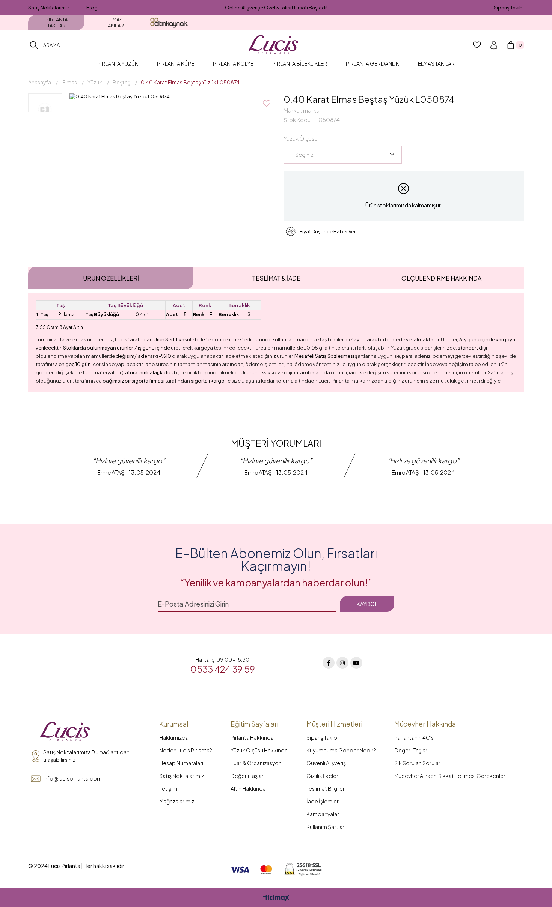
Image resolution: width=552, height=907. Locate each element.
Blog (92, 8)
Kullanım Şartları (325, 826)
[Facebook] (329, 663)
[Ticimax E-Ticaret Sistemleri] (276, 898)
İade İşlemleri (323, 801)
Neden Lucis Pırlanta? (185, 750)
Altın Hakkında (248, 788)
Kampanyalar (322, 814)
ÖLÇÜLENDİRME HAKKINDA (441, 278)
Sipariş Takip (321, 737)
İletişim (168, 788)
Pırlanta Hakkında (252, 737)
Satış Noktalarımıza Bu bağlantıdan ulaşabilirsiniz (86, 756)
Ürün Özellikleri (111, 278)
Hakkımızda (174, 737)
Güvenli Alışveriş (326, 763)
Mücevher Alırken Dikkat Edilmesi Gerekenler (449, 775)
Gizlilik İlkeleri (322, 775)
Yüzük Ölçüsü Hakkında (259, 750)
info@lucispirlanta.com (72, 778)
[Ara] (33, 45)
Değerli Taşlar (247, 775)
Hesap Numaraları (181, 763)
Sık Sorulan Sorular (417, 763)
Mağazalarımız (176, 801)
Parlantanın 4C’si (414, 737)
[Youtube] (356, 663)
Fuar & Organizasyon (256, 763)
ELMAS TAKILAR (115, 23)
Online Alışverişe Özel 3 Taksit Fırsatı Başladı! (276, 8)
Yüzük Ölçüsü (301, 138)
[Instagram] (342, 663)
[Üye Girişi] (493, 45)
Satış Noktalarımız (48, 8)
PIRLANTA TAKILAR (56, 23)
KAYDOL (367, 604)
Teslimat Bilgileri (326, 788)
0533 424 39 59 (222, 668)
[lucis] (65, 732)
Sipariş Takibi (509, 8)
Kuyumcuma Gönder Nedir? (341, 750)
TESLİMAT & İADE (276, 278)
